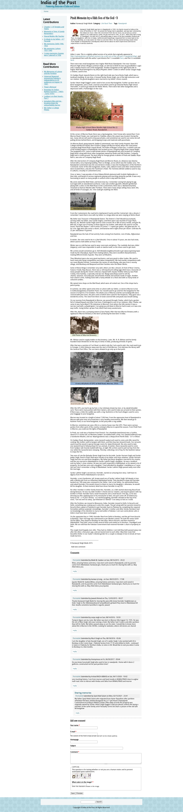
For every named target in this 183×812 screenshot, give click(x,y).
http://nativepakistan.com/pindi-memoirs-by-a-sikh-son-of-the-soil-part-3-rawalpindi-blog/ (103, 56)
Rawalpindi (122, 23)
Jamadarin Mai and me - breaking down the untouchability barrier (53, 103)
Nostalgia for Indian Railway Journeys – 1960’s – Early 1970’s (53, 92)
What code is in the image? (82, 782)
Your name (75, 725)
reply (75, 571)
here (121, 58)
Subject (73, 746)
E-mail (73, 732)
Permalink (76, 560)
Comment (74, 752)
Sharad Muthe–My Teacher (54, 36)
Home (46, 11)
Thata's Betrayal (50, 87)
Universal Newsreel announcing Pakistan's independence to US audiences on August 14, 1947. (53, 80)
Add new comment (78, 547)
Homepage (74, 740)
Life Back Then (106, 23)
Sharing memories (83, 693)
